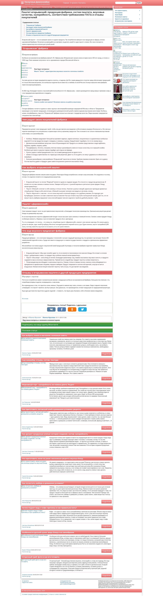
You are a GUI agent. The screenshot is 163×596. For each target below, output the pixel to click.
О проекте (74, 3)
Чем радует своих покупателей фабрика (39, 27)
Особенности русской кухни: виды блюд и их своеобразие (48, 532)
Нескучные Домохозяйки (37, 2)
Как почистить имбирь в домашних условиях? (43, 483)
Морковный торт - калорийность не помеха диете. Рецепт (48, 384)
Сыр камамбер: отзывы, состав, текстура (40, 360)
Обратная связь (27, 582)
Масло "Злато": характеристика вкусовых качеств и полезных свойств (58, 71)
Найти (139, 3)
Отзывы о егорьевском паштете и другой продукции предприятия (47, 35)
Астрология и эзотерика (123, 21)
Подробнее (106, 354)
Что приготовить (121, 10)
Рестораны (118, 13)
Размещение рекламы (67, 582)
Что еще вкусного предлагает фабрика (38, 33)
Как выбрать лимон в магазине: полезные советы (44, 335)
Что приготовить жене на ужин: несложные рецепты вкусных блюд (52, 458)
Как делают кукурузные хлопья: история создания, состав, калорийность (55, 434)
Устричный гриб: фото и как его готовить (40, 557)
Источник (25, 298)
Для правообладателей (67, 584)
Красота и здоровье (122, 19)
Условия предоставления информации (34, 594)
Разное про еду (26, 355)
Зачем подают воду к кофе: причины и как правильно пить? (49, 508)
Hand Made (118, 15)
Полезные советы (121, 17)
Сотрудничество (65, 581)
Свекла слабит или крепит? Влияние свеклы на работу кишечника (57, 102)
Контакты (82, 3)
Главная (66, 3)
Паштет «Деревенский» (34, 31)
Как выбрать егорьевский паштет (37, 29)
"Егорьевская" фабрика (33, 25)
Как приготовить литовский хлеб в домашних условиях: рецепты (51, 409)
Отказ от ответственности (57, 594)
